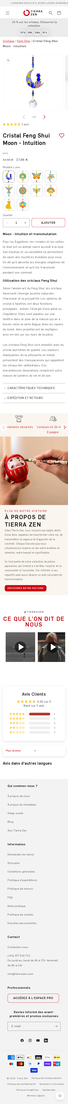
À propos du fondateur (22, 804)
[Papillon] (36, 176)
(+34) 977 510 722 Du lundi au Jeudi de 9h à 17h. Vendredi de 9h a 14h (33, 960)
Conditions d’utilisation (51, 1084)
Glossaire (14, 863)
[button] (7, 13)
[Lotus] (23, 205)
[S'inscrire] (56, 1026)
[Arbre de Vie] (23, 176)
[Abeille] (36, 190)
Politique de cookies (21, 914)
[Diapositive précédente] (4, 427)
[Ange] (9, 190)
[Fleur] (23, 190)
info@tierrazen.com (20, 974)
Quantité (7, 215)
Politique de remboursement (46, 1078)
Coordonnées (49, 1090)
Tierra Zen (22, 1078)
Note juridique (17, 906)
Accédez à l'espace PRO (33, 998)
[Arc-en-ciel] (50, 190)
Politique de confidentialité (21, 1084)
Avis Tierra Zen (17, 830)
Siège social (15, 813)
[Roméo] (9, 205)
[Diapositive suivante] (64, 427)
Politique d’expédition (27, 1090)
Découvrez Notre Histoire (26, 588)
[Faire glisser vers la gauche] (24, 117)
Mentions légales (36, 1095)
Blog (10, 821)
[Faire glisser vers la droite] (44, 117)
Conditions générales (21, 871)
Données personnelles (22, 923)
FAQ (10, 897)
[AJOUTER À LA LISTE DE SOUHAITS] (60, 135)
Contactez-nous (18, 947)
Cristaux (8, 41)
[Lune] (9, 176)
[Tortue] (50, 176)
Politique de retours (20, 888)
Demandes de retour (21, 854)
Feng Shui (23, 41)
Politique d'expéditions (22, 880)
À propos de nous (19, 796)
